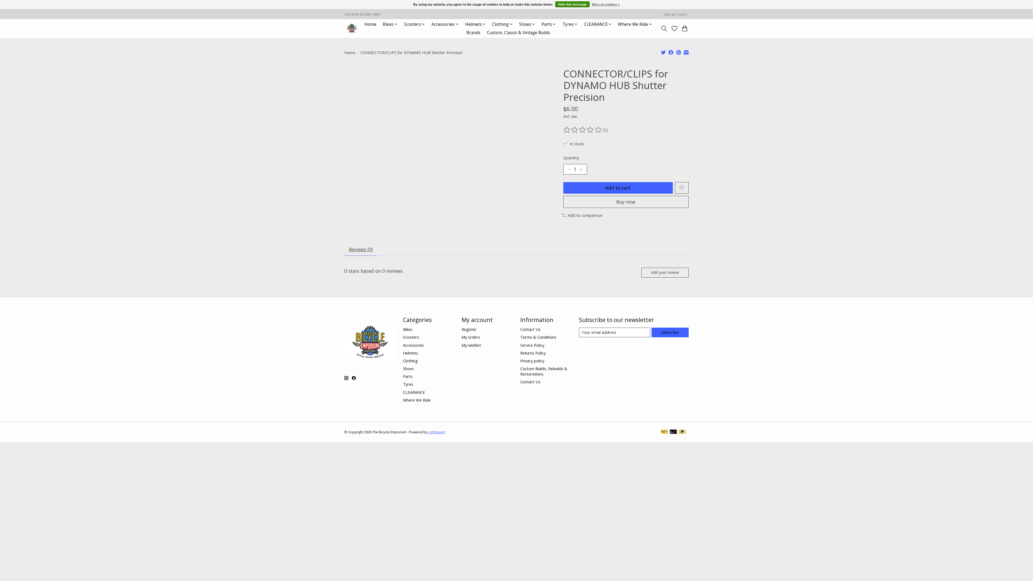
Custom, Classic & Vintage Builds (518, 33)
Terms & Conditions (538, 337)
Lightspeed (436, 432)
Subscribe (670, 332)
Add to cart (618, 188)
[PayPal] (664, 432)
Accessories (413, 345)
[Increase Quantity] (581, 169)
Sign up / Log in (675, 14)
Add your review (665, 272)
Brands (473, 33)
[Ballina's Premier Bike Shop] (351, 28)
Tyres (408, 384)
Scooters (411, 337)
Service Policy (532, 345)
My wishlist (471, 345)
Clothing (410, 360)
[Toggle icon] (664, 28)
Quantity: (571, 157)
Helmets (410, 353)
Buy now (625, 202)
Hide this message (572, 4)
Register (469, 329)
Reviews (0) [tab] (361, 249)
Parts (408, 376)
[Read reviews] (583, 129)
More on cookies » (606, 4)
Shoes (408, 368)
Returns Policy (533, 353)
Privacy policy (532, 360)
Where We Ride (417, 400)
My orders (471, 337)
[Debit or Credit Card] (673, 432)
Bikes (407, 329)
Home (370, 24)
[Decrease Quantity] (569, 169)
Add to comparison (585, 215)
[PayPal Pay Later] (682, 432)
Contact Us (530, 329)
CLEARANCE (414, 392)
